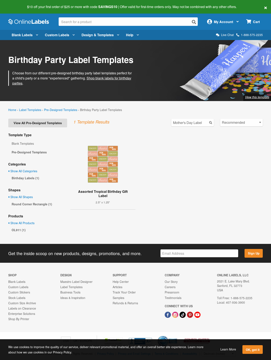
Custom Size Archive (22, 303)
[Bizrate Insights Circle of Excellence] (176, 336)
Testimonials (173, 298)
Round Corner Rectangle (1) (32, 204)
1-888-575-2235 (252, 35)
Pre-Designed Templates (60, 110)
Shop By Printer (18, 319)
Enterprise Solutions (21, 313)
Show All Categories (23, 171)
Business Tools (70, 292)
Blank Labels (22, 34)
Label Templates (30, 110)
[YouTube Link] (197, 314)
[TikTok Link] (183, 314)
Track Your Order (124, 292)
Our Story (171, 281)
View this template (257, 97)
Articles (117, 287)
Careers (170, 287)
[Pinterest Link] (190, 314)
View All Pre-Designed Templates (38, 123)
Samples (118, 298)
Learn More (228, 349)
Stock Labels (16, 298)
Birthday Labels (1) (25, 178)
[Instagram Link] (175, 314)
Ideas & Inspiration (72, 298)
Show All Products (22, 223)
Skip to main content (15, 4)
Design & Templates (98, 34)
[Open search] (194, 22)
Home (12, 110)
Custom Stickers (19, 292)
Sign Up (254, 253)
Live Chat (227, 34)
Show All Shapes (21, 197)
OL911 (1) (19, 230)
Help (129, 34)
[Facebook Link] (168, 314)
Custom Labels (57, 34)
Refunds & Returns (125, 303)
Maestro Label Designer (76, 281)
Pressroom (172, 292)
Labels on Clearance (22, 308)
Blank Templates (23, 143)
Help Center (121, 281)
